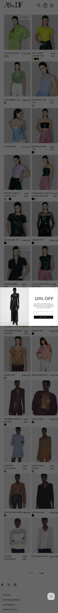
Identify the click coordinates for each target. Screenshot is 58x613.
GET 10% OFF (43, 317)
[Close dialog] (55, 289)
